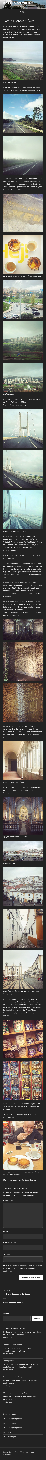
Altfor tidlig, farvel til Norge (14, 1329)
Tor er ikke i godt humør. (12, 1345)
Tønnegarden (8, 1361)
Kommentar (8, 1201)
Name (5, 1231)
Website (6, 1254)
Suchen (6, 1314)
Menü (24, 12)
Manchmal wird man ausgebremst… (17, 1393)
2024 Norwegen (9, 1423)
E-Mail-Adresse (9, 1243)
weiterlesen (8, 1338)
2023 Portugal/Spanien (12, 1419)
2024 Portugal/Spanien (12, 1428)
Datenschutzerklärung (11, 1452)
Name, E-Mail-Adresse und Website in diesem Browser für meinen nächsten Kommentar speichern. (22, 1268)
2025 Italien (8, 1432)
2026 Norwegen (9, 1437)
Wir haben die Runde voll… (13, 1377)
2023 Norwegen (9, 1414)
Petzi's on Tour (17, 3)
